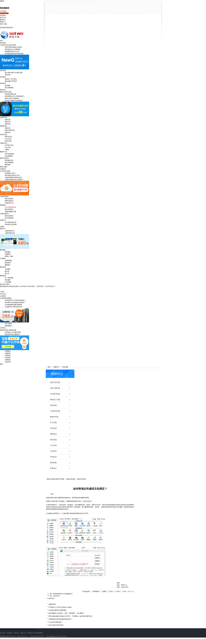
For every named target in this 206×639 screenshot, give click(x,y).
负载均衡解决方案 (10, 211)
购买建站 (7, 252)
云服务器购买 (4, 196)
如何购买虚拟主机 (10, 94)
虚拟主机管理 (4, 158)
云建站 (7, 149)
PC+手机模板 (9, 278)
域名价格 (7, 75)
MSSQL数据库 (9, 154)
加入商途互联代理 (10, 222)
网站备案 (7, 164)
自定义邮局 (8, 323)
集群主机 (7, 124)
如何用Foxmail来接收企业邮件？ (15, 302)
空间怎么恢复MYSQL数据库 (14, 100)
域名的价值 (52, 604)
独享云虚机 (3, 167)
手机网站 (7, 269)
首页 (1, 41)
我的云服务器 (9, 216)
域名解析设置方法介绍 (12, 51)
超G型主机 (8, 141)
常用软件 (53, 457)
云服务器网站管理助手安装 (13, 177)
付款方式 (16, 633)
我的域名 (7, 85)
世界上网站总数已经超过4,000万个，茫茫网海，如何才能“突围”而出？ (71, 616)
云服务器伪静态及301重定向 (14, 179)
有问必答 (53, 428)
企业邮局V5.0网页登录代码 (13, 307)
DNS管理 (14, 81)
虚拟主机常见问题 (5, 92)
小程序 (2, 292)
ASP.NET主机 (9, 145)
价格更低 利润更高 (11, 224)
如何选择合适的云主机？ (13, 175)
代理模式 (7, 351)
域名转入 (7, 79)
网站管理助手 (9, 209)
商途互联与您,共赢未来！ (13, 334)
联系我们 (53, 468)
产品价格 (53, 445)
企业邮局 (3, 296)
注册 (5, 24)
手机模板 (7, 280)
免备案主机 (3, 126)
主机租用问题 (55, 411)
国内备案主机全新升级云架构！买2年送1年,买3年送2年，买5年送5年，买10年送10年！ (28, 286)
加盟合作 (3, 220)
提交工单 (3, 17)
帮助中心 (3, 22)
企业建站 (3, 258)
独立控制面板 (9, 87)
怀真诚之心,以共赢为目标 (13, 332)
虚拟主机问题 (55, 382)
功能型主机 (3, 143)
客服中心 (56, 367)
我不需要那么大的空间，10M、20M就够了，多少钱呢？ (66, 613)
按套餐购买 (8, 326)
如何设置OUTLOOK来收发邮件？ (15, 300)
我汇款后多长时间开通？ (56, 625)
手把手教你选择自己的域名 (13, 47)
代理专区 (3, 328)
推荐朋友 (96, 591)
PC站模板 (8, 282)
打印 (111, 591)
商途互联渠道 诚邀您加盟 (8, 330)
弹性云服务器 (9, 198)
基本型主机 (8, 137)
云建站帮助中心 (10, 231)
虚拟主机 (3, 90)
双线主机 (7, 121)
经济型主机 (3, 134)
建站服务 (3, 250)
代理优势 (7, 357)
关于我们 (3, 633)
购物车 (2, 1)
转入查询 (14, 79)
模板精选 (3, 275)
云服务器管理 (4, 214)
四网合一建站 (9, 256)
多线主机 (7, 119)
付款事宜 (53, 451)
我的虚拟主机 (9, 160)
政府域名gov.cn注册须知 (12, 49)
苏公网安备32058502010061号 (56, 636)
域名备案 (7, 81)
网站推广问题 (55, 399)
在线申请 (7, 362)
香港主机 (7, 128)
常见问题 (65, 367)
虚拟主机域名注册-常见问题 (55, 479)
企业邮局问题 (55, 394)
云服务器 (3, 169)
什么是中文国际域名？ (56, 622)
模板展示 (7, 265)
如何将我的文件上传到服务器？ (15, 96)
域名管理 (3, 83)
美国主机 (7, 132)
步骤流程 (7, 353)
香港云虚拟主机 (10, 130)
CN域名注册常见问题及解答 (57, 610)
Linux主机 (8, 139)
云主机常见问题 (5, 171)
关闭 (117, 591)
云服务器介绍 (9, 203)
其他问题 (53, 405)
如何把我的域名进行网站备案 (14, 53)
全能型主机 (3, 117)
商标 (1, 364)
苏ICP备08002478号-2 (37, 636)
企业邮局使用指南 (5, 298)
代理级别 (7, 355)
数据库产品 (3, 152)
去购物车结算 (4, 13)
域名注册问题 (55, 388)
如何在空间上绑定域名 (12, 98)
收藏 (104, 591)
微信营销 (3, 267)
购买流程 (53, 440)
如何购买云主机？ (10, 173)
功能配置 (7, 254)
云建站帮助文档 (10, 233)
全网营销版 (8, 260)
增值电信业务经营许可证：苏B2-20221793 (14, 636)
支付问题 (53, 422)
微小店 (7, 273)
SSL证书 (3, 294)
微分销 (7, 271)
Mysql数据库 (9, 156)
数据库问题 (54, 417)
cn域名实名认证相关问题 (8, 45)
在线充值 (3, 15)
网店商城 (7, 263)
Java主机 (8, 147)
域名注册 (3, 43)
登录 (1, 24)
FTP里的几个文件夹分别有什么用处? (60, 607)
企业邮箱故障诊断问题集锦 (13, 304)
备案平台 (3, 20)
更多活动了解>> (5, 284)
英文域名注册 (9, 72)
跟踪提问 (53, 434)
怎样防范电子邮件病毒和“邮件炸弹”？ (60, 619)
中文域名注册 (18, 72)
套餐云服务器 (9, 201)
